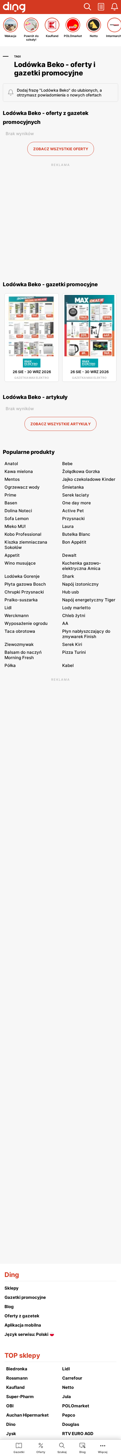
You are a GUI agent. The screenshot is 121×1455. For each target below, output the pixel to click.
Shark (68, 576)
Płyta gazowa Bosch (25, 584)
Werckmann (17, 615)
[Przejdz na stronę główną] (14, 8)
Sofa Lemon (17, 518)
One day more (76, 502)
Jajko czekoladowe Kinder (88, 479)
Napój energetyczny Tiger (88, 599)
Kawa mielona (19, 471)
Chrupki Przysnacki (24, 592)
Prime (10, 495)
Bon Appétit (74, 542)
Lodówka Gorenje (22, 576)
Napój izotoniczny (80, 584)
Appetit (12, 555)
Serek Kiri (72, 644)
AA (65, 623)
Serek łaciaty (75, 495)
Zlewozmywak (19, 644)
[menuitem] (19, 1448)
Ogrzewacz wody (22, 487)
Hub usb (70, 592)
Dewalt (69, 555)
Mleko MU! (15, 526)
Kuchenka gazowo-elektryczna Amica (81, 565)
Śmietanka (73, 487)
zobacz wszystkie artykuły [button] (60, 424)
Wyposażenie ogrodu (26, 623)
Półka (10, 665)
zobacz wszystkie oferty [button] (60, 149)
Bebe (67, 463)
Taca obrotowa (20, 631)
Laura (68, 526)
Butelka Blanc (76, 534)
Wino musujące (20, 563)
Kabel (68, 665)
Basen (11, 502)
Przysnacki (73, 518)
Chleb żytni (73, 615)
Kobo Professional (23, 534)
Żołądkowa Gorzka (81, 471)
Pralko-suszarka (21, 599)
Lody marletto (76, 607)
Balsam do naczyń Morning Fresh (23, 655)
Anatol (11, 463)
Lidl (8, 607)
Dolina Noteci (18, 510)
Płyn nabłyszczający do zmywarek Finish (86, 634)
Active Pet (73, 510)
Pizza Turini (74, 652)
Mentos (12, 479)
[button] (87, 7)
